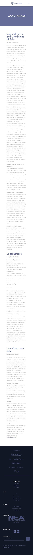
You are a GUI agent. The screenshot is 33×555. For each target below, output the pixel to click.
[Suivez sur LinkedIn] (18, 531)
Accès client (16, 487)
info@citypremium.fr (11, 437)
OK (27, 538)
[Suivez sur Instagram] (15, 531)
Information (16, 483)
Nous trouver (16, 510)
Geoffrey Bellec (7, 547)
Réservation (16, 485)
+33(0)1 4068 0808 (16, 506)
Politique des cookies (16, 498)
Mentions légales (16, 496)
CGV (16, 494)
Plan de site (16, 500)
